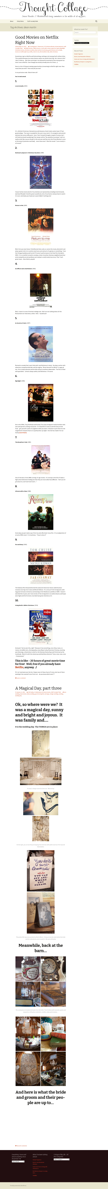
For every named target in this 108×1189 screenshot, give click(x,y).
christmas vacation (29, 50)
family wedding (30, 694)
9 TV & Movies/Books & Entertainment (53, 46)
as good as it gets (55, 48)
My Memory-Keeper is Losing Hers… (83, 61)
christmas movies (19, 50)
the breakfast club (44, 52)
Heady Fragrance (78, 54)
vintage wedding (54, 694)
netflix (30, 52)
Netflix (19, 667)
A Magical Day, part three (38, 688)
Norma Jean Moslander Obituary (82, 56)
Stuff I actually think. (32, 21)
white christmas (54, 52)
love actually (59, 50)
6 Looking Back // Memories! (36, 46)
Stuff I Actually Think (56, 692)
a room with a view (45, 48)
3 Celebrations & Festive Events (42, 692)
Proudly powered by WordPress (18, 1185)
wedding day (18, 695)
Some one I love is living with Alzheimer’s (84, 59)
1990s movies (36, 48)
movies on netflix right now (22, 52)
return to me (36, 52)
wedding (61, 694)
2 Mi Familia (31, 692)
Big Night (62, 48)
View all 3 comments (22, 1146)
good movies (51, 50)
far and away (44, 50)
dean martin (38, 50)
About (11, 21)
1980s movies (29, 48)
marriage (47, 694)
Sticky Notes (20, 21)
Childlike (76, 64)
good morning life (39, 694)
